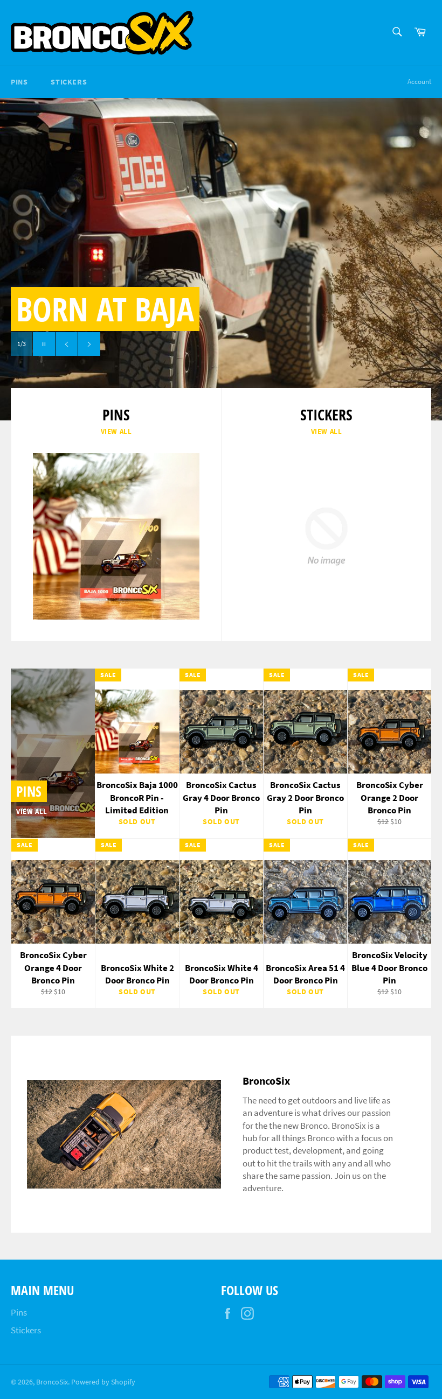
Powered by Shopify (103, 1382)
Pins (19, 82)
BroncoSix (52, 1382)
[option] (221, 258)
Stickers (69, 82)
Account (419, 81)
